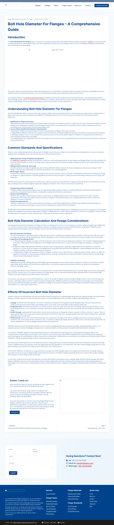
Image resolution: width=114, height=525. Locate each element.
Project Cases (67, 5)
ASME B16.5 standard (20, 160)
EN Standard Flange (73, 511)
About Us (92, 496)
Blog (91, 506)
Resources (92, 504)
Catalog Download (102, 5)
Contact (88, 5)
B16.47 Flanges (72, 506)
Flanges (90, 42)
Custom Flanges (50, 494)
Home (91, 494)
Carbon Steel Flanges (74, 496)
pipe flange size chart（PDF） (97, 427)
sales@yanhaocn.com (85, 463)
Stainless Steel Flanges (74, 494)
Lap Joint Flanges (51, 509)
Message (12, 463)
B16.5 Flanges (72, 509)
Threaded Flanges (51, 511)
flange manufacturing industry (35, 98)
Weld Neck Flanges (51, 501)
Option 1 (35, 449)
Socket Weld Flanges (52, 504)
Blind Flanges (50, 514)
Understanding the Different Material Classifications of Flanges (27, 427)
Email (11, 456)
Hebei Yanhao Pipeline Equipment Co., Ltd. (25, 522)
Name (11, 449)
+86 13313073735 (85, 466)
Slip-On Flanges (50, 506)
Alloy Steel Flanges (73, 499)
